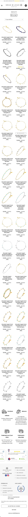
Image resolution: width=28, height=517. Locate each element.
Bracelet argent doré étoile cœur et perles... (20, 88)
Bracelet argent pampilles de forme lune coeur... (21, 396)
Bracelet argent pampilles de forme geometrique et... (7, 396)
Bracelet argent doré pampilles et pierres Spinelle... (7, 160)
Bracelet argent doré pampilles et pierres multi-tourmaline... (7, 135)
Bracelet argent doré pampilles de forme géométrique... (20, 302)
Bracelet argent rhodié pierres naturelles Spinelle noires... (7, 278)
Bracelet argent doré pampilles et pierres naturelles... (7, 231)
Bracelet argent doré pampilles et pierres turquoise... (20, 231)
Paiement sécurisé (7, 488)
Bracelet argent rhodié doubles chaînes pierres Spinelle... (21, 62)
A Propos (5, 485)
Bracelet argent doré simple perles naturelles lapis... (20, 39)
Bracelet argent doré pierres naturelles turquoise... (7, 207)
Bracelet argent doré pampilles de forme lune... (7, 349)
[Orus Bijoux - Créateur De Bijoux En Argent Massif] (14, 5)
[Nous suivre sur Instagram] (8, 475)
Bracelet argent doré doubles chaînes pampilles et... (7, 111)
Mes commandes (21, 470)
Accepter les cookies (14, 506)
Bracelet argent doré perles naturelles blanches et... (20, 278)
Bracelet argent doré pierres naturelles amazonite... (7, 183)
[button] (2, 5)
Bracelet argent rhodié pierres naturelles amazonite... (21, 207)
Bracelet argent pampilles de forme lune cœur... (21, 349)
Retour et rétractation (22, 478)
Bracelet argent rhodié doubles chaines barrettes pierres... (7, 62)
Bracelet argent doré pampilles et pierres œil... (20, 137)
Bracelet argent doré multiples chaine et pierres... (7, 302)
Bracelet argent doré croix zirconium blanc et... (7, 88)
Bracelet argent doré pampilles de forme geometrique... (7, 326)
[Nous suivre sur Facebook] (6, 475)
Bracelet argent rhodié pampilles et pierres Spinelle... (21, 255)
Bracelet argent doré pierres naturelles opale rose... (20, 183)
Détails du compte (21, 475)
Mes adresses (20, 472)
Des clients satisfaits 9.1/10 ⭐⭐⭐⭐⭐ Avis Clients (14, 0)
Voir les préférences (14, 513)
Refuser (14, 509)
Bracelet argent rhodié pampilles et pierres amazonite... (7, 255)
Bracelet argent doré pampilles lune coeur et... (20, 372)
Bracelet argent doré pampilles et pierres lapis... (20, 111)
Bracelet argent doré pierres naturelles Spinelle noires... (20, 160)
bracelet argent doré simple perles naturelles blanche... (7, 39)
